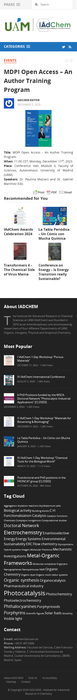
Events (10, 60)
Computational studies (54, 520)
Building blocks (40, 510)
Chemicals (9, 520)
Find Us (32, 678)
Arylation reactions (28, 505)
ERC (29, 544)
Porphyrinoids (48, 606)
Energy (9, 538)
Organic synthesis (21, 580)
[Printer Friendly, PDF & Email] (52, 192)
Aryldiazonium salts (50, 505)
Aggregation (10, 505)
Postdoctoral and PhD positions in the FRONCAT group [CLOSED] (41, 479)
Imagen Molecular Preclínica (36, 549)
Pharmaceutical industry (23, 586)
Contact (25, 682)
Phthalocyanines (20, 606)
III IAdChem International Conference (41, 377)
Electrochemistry (23, 532)
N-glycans (62, 563)
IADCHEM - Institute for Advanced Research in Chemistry (47, 692)
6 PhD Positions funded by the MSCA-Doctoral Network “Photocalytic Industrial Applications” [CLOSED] (43, 398)
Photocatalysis (24, 593)
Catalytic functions (57, 515)
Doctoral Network (21, 525)
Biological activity (17, 510)
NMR (42, 569)
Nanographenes (12, 569)
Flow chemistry (45, 544)
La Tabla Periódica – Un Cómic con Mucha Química (43, 439)
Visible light (13, 618)
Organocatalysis (53, 580)
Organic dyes (28, 574)
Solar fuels (53, 613)
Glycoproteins (65, 544)
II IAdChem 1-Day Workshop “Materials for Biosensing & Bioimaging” (44, 420)
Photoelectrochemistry (22, 600)
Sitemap (11, 682)
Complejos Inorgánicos (28, 520)
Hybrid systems (12, 549)
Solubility (67, 613)
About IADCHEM (13, 678)
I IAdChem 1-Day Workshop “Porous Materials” (40, 358)
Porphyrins (14, 613)
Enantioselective (56, 533)
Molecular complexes (44, 563)
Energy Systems (28, 538)
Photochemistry (59, 594)
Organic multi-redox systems (52, 574)
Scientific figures (35, 613)
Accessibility (49, 678)
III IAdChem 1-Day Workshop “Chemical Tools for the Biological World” (42, 459)
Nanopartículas (30, 569)
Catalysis (39, 515)
